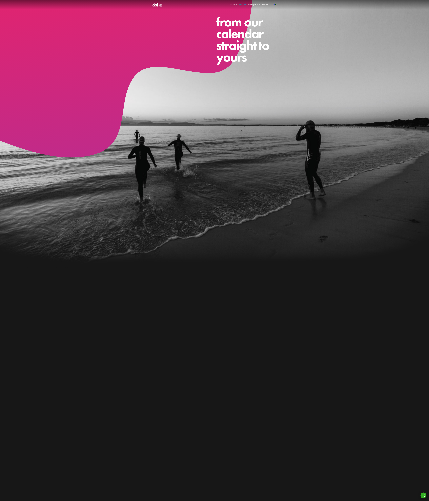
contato (265, 4)
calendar (242, 4)
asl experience (254, 4)
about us (233, 4)
